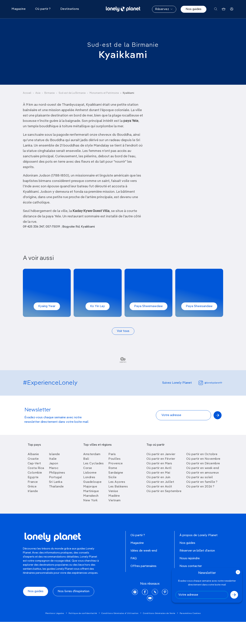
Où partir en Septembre (163, 491)
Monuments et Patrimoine (104, 93)
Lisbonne (89, 472)
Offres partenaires (143, 566)
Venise (113, 491)
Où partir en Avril (158, 468)
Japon (53, 463)
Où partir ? (137, 535)
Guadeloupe (92, 482)
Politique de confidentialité (83, 613)
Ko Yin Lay (97, 306)
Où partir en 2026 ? (200, 486)
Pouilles (114, 458)
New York (90, 500)
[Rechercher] (215, 9)
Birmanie (49, 93)
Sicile (112, 477)
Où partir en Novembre (203, 458)
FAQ (133, 558)
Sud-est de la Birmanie (123, 45)
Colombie (35, 472)
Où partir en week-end (202, 468)
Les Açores (116, 482)
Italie (53, 458)
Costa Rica (36, 468)
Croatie (33, 458)
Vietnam (114, 500)
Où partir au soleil (199, 477)
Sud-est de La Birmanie (72, 93)
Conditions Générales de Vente (159, 613)
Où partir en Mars (159, 463)
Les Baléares (118, 486)
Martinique (91, 491)
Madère (114, 495)
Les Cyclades (93, 463)
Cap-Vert (34, 463)
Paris (112, 454)
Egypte (33, 477)
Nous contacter (191, 566)
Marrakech (91, 495)
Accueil (27, 93)
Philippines (57, 472)
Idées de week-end (143, 550)
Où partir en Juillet (160, 482)
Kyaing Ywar (46, 306)
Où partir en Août (159, 486)
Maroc (54, 468)
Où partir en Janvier (160, 454)
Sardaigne (115, 472)
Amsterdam (92, 454)
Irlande (33, 491)
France (33, 482)
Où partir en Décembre (203, 463)
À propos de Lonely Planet (199, 535)
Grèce (32, 486)
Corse (87, 468)
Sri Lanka (55, 482)
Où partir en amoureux (202, 472)
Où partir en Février (160, 458)
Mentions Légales (54, 613)
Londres (89, 477)
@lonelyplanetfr (213, 383)
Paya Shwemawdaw (148, 306)
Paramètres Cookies (190, 613)
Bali (86, 458)
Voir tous (123, 331)
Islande (54, 454)
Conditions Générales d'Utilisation (120, 613)
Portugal (55, 477)
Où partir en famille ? (201, 482)
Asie (37, 93)
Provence (115, 463)
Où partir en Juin (158, 477)
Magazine (137, 543)
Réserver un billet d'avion (197, 550)
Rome (112, 468)
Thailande (56, 486)
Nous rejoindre (190, 558)
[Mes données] (231, 9)
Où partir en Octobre (201, 454)
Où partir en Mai (158, 472)
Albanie (33, 454)
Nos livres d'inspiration (73, 591)
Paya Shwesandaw (199, 306)
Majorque (90, 486)
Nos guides (193, 9)
